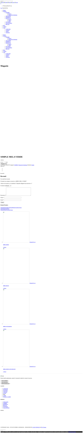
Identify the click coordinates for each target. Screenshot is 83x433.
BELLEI (5, 405)
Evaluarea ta (3, 185)
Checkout (5, 392)
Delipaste (5, 207)
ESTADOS (5, 406)
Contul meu (5, 388)
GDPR (4, 395)
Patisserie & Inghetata (22, 165)
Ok (69, 431)
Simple (32, 165)
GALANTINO (6, 407)
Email (2, 200)
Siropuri (11, 207)
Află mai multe (73, 431)
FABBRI (16, 165)
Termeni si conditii (7, 396)
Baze (8, 207)
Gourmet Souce (18, 207)
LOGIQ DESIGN (36, 427)
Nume (2, 197)
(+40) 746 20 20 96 (5, 382)
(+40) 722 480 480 (4, 380)
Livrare (4, 393)
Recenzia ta (3, 195)
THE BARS (5, 402)
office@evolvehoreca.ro (5, 383)
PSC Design (43, 427)
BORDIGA (5, 404)
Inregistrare (5, 389)
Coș (1, 8)
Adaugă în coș (3, 163)
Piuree (14, 207)
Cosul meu (5, 391)
